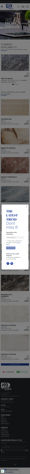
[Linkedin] (11, 263)
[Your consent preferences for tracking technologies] (2, 471)
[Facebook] (8, 263)
